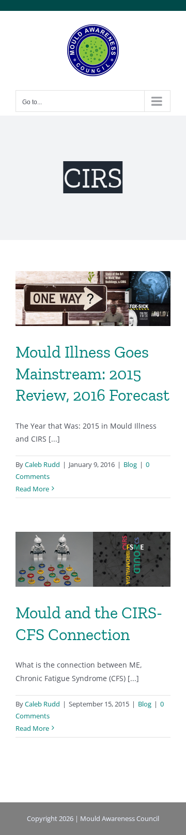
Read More (32, 488)
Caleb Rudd (42, 464)
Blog (130, 464)
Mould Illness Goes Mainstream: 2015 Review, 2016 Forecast (92, 373)
